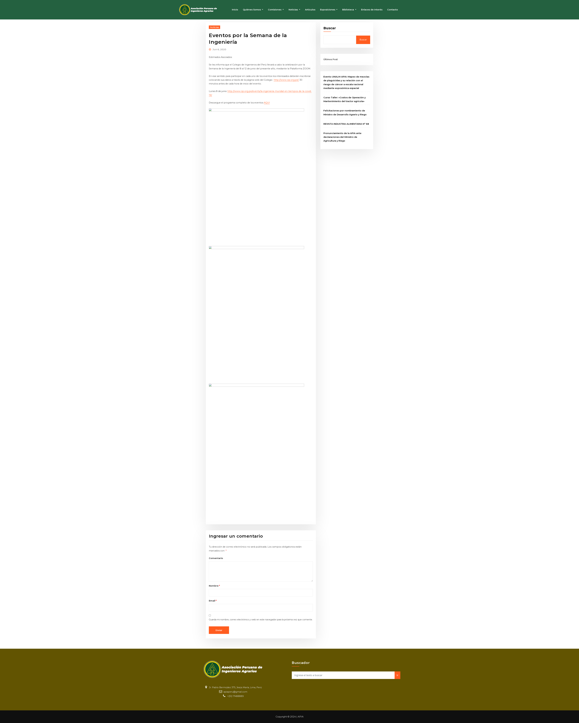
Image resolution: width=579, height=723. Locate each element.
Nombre (214, 585)
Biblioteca (348, 9)
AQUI (267, 102)
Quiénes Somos (252, 9)
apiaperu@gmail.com (235, 691)
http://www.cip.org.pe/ (286, 80)
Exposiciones (328, 9)
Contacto (392, 9)
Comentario (216, 558)
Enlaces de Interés (371, 9)
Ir (397, 675)
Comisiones (275, 9)
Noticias (293, 9)
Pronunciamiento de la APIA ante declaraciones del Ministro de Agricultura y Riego (342, 137)
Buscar (329, 28)
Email (213, 600)
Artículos (310, 9)
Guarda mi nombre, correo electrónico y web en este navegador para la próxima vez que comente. (261, 619)
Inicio (235, 9)
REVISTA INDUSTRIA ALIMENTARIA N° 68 (346, 124)
